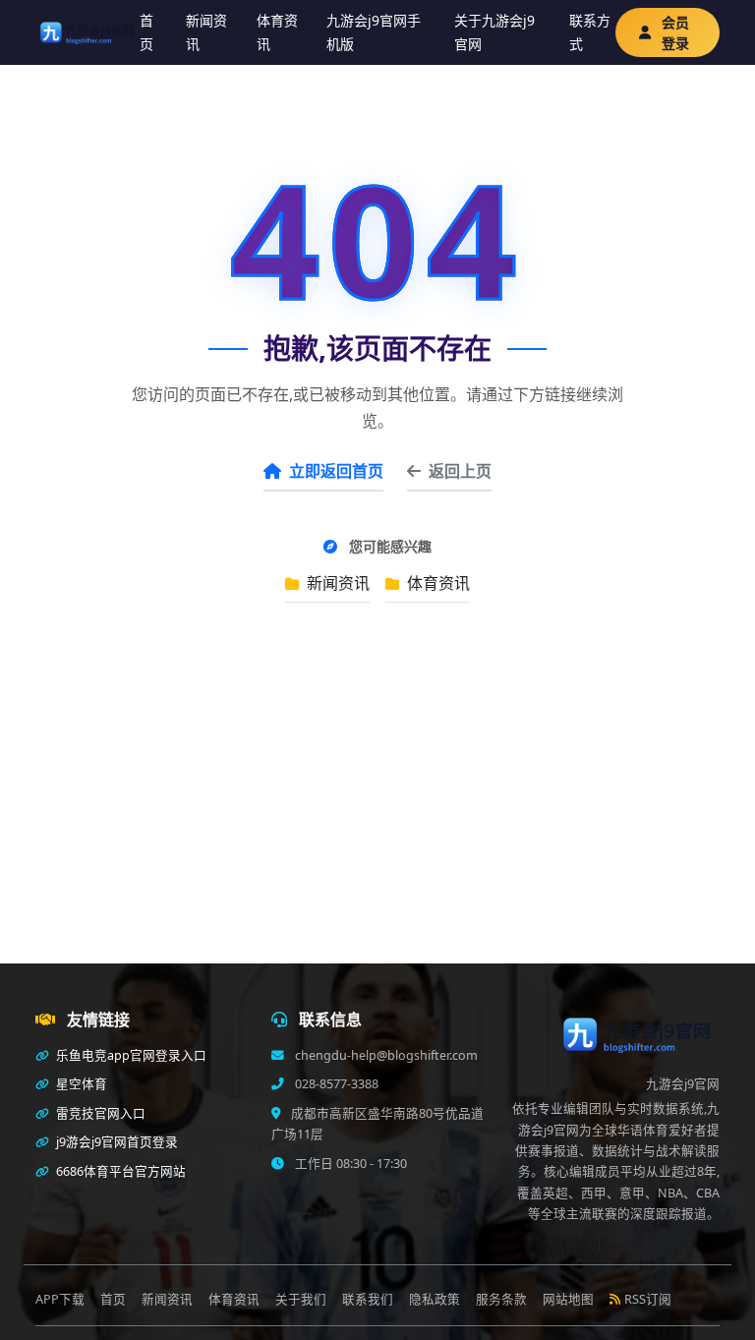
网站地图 (568, 1299)
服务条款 (501, 1299)
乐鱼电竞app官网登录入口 (129, 1055)
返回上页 (460, 471)
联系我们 (367, 1299)
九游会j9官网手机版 (373, 32)
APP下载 (60, 1299)
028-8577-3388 (335, 1084)
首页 (146, 32)
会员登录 (675, 32)
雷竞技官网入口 (99, 1113)
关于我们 (300, 1299)
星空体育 (80, 1084)
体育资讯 (277, 32)
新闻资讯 (206, 32)
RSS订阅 (647, 1299)
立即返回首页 (336, 471)
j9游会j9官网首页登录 (115, 1142)
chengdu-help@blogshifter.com (385, 1055)
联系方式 (589, 32)
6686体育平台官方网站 (119, 1171)
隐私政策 (434, 1299)
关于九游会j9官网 (494, 32)
